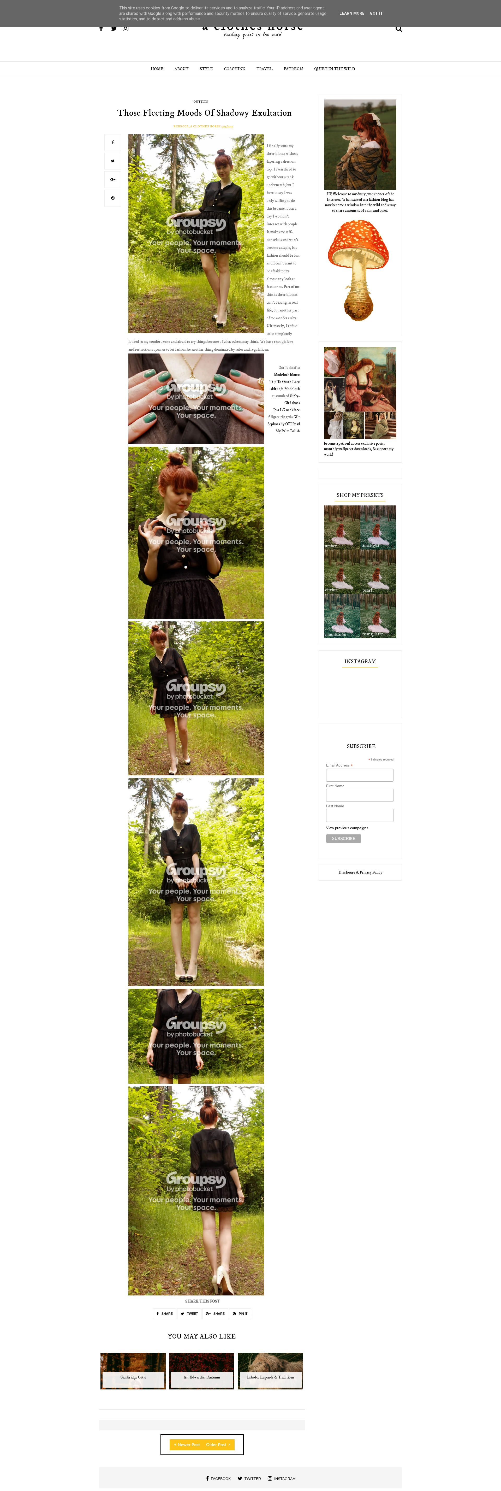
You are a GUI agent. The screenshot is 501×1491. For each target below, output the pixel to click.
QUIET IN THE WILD (334, 69)
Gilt (297, 417)
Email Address (339, 765)
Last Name (335, 806)
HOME (157, 69)
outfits (200, 102)
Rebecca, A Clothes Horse (197, 126)
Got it (376, 13)
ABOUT (182, 69)
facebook (221, 1479)
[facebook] (104, 29)
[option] (133, 1374)
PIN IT (242, 1314)
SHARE (167, 1314)
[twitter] (116, 29)
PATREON (293, 69)
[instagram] (128, 29)
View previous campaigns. (347, 828)
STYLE (206, 69)
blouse (287, 374)
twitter (252, 1479)
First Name (335, 786)
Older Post (216, 1445)
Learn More (352, 13)
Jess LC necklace (286, 410)
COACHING (234, 69)
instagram (285, 1479)
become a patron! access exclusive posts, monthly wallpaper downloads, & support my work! (358, 449)
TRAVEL (265, 69)
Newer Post (189, 1445)
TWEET (192, 1314)
